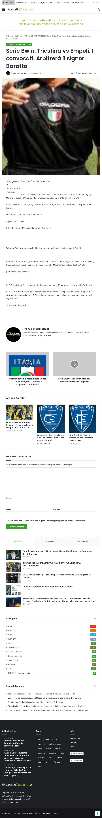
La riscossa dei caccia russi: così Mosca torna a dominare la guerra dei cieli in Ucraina (44, 698)
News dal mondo (15, 686)
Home (10, 36)
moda (62, 753)
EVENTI (11, 630)
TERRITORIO (13, 647)
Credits (57, 813)
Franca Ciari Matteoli (19, 73)
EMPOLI (18, 36)
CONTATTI (74, 743)
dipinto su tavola (55, 744)
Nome (9, 498)
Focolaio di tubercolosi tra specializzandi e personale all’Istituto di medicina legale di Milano (46, 706)
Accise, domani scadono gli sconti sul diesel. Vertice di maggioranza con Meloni (41, 694)
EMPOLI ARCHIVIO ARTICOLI (34, 36)
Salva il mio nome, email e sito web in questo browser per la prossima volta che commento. (47, 521)
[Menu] (3, 10)
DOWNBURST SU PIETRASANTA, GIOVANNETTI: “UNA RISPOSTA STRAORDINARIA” (50, 3)
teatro (48, 762)
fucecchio (41, 753)
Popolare (50, 541)
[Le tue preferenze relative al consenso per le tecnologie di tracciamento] (97, 813)
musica (50, 757)
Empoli (39, 748)
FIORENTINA (13, 660)
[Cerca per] (98, 10)
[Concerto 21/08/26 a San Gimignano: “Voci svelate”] (13, 590)
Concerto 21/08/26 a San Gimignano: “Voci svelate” (48, 586)
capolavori (41, 744)
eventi (48, 748)
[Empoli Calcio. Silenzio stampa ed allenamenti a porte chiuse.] (82, 419)
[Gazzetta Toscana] (51, 22)
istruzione (52, 753)
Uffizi (39, 766)
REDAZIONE (75, 738)
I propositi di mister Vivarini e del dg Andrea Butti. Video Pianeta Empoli (50, 438)
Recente (18, 541)
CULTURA (12, 639)
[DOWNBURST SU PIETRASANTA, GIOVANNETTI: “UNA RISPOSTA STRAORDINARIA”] (13, 567)
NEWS (10, 626)
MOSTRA (40, 757)
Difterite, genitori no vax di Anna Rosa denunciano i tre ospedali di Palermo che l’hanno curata (48, 710)
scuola (39, 762)
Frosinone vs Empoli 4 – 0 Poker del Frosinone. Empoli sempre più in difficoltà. (19, 425)
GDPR (72, 747)
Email (9, 509)
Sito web (56, 509)
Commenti (83, 541)
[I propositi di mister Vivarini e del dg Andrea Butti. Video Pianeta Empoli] (51, 419)
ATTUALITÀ (13, 635)
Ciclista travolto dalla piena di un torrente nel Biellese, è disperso (35, 702)
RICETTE (11, 664)
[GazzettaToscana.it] (20, 9)
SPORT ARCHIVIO (15, 652)
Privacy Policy (77, 754)
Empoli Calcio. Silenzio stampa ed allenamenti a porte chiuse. (81, 438)
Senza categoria (15, 656)
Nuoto (59, 757)
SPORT (11, 643)
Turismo (57, 762)
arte (47, 739)
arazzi (39, 739)
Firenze (57, 748)
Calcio (54, 739)
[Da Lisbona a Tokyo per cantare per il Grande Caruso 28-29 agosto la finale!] (13, 578)
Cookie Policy (77, 760)
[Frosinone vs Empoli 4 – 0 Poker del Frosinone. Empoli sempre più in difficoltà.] (19, 412)
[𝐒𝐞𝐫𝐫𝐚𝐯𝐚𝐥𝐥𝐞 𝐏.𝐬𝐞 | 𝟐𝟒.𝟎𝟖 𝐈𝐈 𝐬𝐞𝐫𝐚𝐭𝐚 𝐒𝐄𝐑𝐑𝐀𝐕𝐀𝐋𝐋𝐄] (13, 602)
